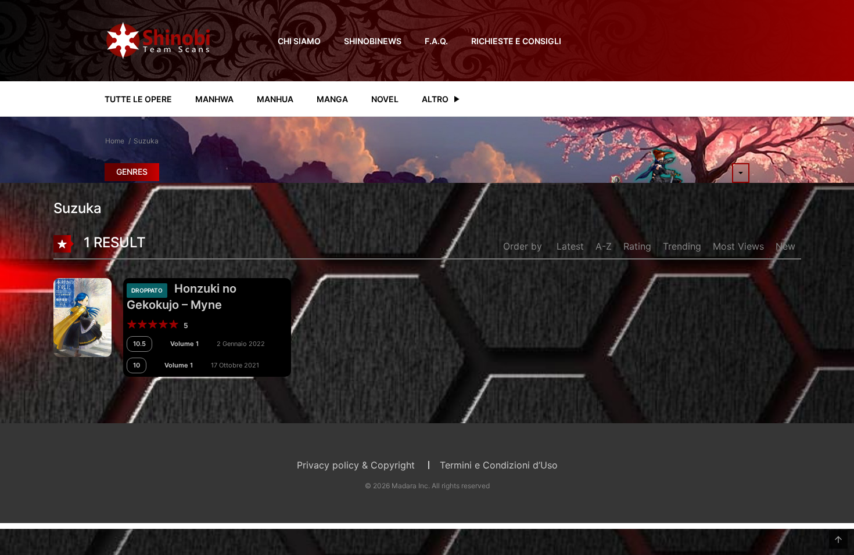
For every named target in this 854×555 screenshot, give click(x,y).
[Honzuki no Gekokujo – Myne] (82, 316)
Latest (570, 246)
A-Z (603, 246)
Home (114, 140)
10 (136, 365)
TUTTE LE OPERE (138, 99)
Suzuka (146, 140)
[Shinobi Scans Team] (158, 40)
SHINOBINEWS (372, 41)
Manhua (275, 99)
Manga (332, 99)
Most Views (738, 246)
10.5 (139, 344)
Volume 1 (184, 344)
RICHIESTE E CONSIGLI (516, 41)
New (785, 246)
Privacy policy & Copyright (356, 465)
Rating (637, 246)
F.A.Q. (436, 41)
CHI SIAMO (299, 41)
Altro (435, 99)
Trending (682, 246)
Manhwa (214, 99)
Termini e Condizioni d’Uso (499, 465)
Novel (385, 99)
